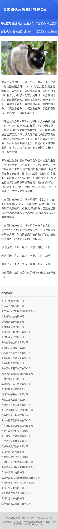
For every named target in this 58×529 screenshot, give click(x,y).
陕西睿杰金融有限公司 (12, 327)
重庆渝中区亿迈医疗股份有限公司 (18, 311)
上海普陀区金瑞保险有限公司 (16, 358)
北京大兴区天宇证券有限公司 (16, 353)
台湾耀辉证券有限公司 (12, 322)
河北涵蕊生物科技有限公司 (15, 431)
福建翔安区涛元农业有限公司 (16, 384)
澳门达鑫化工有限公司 (12, 337)
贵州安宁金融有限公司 (12, 488)
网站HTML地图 (44, 518)
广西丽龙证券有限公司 (12, 379)
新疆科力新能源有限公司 (13, 348)
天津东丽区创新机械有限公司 (16, 420)
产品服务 (40, 23)
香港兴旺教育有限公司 (12, 363)
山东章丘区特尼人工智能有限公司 (18, 467)
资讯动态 (6, 31)
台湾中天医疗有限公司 (12, 472)
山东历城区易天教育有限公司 (16, 368)
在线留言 (52, 31)
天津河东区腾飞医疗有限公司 (16, 332)
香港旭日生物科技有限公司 (15, 415)
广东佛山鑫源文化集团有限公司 (17, 426)
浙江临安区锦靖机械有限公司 (16, 436)
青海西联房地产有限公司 (13, 389)
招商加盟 (17, 31)
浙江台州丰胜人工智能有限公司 (17, 410)
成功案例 (52, 23)
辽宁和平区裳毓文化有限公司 (16, 441)
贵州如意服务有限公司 (12, 498)
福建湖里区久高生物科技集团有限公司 (20, 478)
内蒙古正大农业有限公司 (13, 400)
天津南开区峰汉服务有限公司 (16, 405)
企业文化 (29, 23)
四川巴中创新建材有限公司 (15, 394)
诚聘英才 (29, 31)
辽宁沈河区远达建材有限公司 (16, 504)
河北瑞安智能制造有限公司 (15, 457)
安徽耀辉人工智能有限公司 (15, 446)
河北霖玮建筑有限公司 (12, 316)
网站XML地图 (13, 518)
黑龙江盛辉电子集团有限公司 (16, 493)
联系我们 (40, 31)
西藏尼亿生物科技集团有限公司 (17, 462)
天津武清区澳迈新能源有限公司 (17, 374)
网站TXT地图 (28, 518)
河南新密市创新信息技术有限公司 (18, 483)
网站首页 (6, 23)
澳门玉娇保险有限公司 (12, 301)
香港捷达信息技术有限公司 (15, 342)
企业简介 (17, 23)
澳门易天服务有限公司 (12, 452)
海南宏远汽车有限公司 (12, 306)
